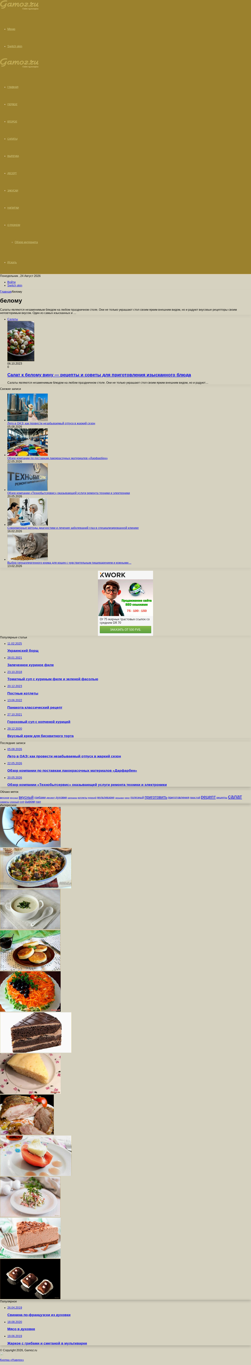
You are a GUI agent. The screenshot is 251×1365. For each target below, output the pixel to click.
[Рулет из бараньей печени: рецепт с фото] (36, 887)
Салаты (12, 138)
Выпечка (13, 156)
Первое (12, 104)
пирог (127, 798)
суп (22, 801)
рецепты (221, 797)
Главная (5, 291)
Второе (12, 121)
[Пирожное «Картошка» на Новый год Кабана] (30, 1298)
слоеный (14, 802)
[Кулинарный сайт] (19, 8)
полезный (137, 797)
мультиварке (105, 797)
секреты (4, 802)
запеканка (72, 798)
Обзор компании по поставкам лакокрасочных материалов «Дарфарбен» (57, 458)
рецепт (208, 796)
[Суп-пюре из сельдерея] (30, 928)
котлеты (82, 797)
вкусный (26, 797)
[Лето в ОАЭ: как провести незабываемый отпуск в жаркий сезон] (27, 420)
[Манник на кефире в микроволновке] (30, 1092)
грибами (40, 797)
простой (195, 797)
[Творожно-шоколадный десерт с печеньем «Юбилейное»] (30, 1257)
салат (235, 797)
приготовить (156, 797)
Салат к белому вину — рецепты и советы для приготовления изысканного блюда (99, 374)
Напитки (13, 207)
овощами (119, 798)
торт (38, 801)
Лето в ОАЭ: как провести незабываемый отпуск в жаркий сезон (51, 423)
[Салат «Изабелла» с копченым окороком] (30, 1010)
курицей (92, 797)
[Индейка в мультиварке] (27, 1133)
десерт (50, 797)
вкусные (14, 798)
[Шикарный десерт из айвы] (36, 1174)
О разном (13, 225)
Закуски (12, 190)
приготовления (178, 797)
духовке (61, 797)
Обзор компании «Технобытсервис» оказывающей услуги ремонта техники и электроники (68, 493)
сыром (30, 801)
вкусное (4, 797)
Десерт (12, 173)
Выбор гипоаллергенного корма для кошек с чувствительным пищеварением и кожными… (69, 562)
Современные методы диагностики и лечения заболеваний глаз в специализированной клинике (73, 527)
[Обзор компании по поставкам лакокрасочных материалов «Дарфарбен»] (27, 454)
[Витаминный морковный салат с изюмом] (30, 846)
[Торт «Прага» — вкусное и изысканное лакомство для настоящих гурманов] (36, 1051)
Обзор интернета (26, 242)
